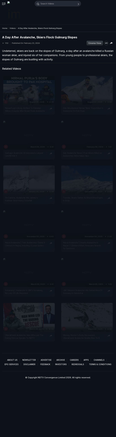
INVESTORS (61, 364)
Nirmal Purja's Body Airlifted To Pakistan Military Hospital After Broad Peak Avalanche (25, 109)
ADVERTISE (46, 360)
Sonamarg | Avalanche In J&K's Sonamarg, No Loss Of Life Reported (24, 291)
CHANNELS (99, 360)
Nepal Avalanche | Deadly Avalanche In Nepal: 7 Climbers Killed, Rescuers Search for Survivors (82, 246)
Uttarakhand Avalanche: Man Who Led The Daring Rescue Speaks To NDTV (24, 336)
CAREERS (74, 360)
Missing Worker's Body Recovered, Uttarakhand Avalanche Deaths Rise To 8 (81, 336)
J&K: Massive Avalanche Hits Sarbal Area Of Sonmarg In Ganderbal (82, 291)
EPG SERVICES (12, 364)
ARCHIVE (60, 360)
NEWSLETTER (29, 360)
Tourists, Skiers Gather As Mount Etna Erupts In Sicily (83, 199)
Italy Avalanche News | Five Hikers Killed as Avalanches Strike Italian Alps (82, 154)
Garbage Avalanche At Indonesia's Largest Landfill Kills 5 (24, 154)
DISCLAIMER (29, 364)
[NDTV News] (13, 12)
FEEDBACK (45, 364)
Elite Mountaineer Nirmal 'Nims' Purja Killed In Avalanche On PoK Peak (83, 109)
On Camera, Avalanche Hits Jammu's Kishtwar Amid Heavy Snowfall (21, 199)
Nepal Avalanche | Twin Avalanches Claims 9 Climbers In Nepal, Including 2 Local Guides (25, 244)
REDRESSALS (78, 364)
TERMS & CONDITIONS (100, 364)
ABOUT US (12, 360)
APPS (86, 360)
